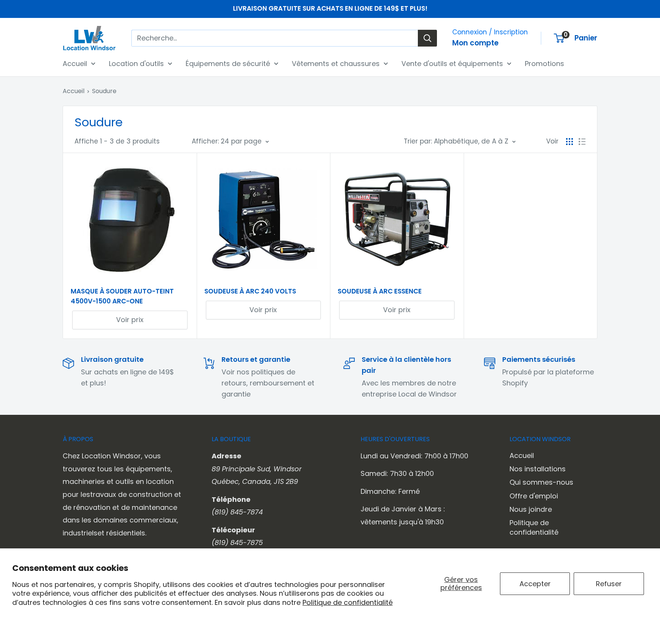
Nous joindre (531, 509)
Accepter (535, 583)
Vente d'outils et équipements (452, 63)
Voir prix (130, 319)
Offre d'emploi (534, 496)
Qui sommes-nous (541, 482)
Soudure (104, 91)
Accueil (75, 63)
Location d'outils (136, 63)
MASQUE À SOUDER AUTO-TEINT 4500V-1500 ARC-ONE (122, 296)
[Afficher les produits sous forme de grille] (569, 141)
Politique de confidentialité (347, 602)
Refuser (609, 583)
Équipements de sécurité (228, 63)
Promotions (544, 63)
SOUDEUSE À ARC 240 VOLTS (250, 291)
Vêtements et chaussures (336, 63)
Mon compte (475, 43)
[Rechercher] (427, 38)
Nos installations (538, 469)
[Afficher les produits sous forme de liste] (582, 141)
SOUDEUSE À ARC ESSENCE (380, 291)
